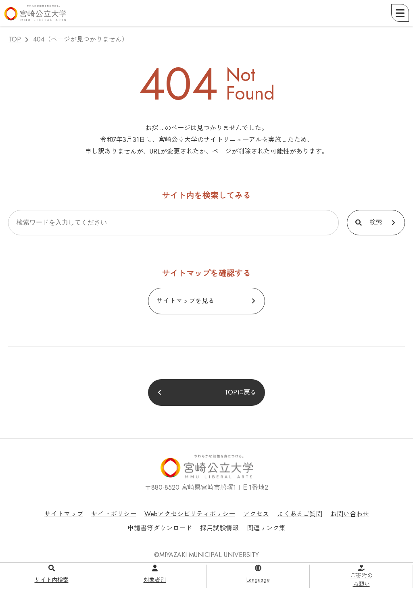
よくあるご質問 (299, 514)
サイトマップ (63, 514)
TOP (14, 39)
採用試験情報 (219, 528)
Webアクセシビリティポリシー (189, 514)
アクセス (256, 514)
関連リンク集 (266, 528)
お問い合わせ (349, 514)
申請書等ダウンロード (159, 528)
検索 (375, 222)
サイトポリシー (113, 514)
